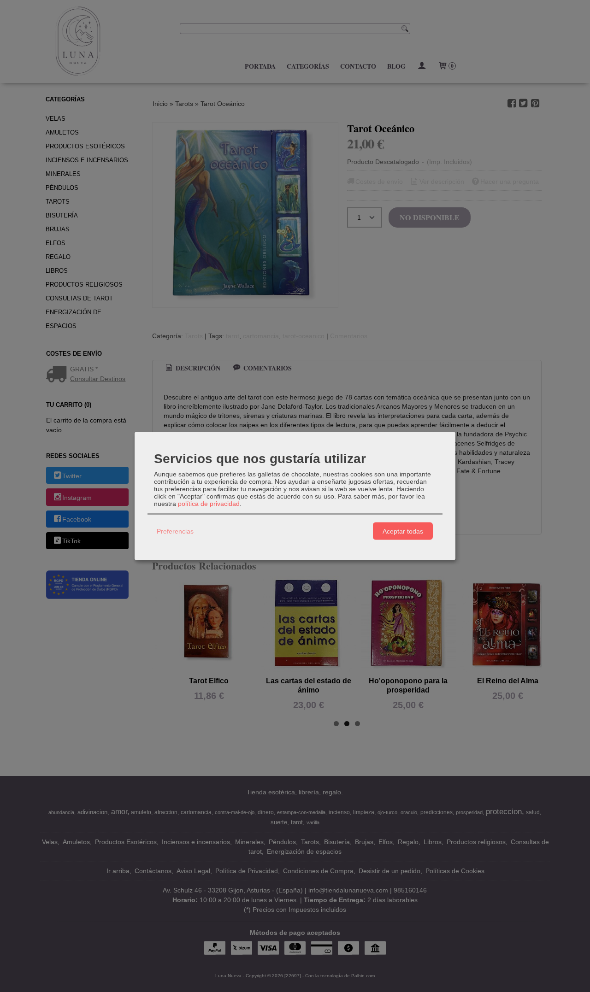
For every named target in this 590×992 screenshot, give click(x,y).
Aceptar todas (403, 530)
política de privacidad (209, 503)
